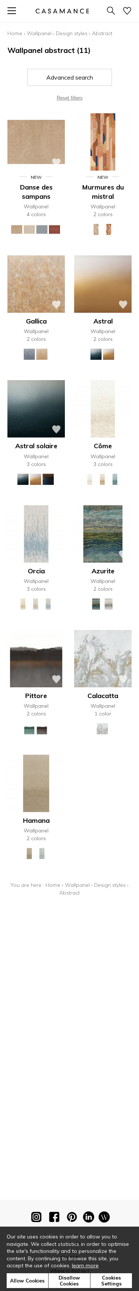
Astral (103, 321)
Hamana (36, 820)
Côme (103, 446)
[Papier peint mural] (104, 1218)
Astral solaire (36, 446)
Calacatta (102, 695)
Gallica (36, 321)
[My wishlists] (127, 11)
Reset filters (70, 98)
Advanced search (69, 77)
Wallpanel (39, 33)
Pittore (36, 695)
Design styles (71, 33)
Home (14, 33)
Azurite (103, 571)
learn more (85, 1265)
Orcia (36, 571)
